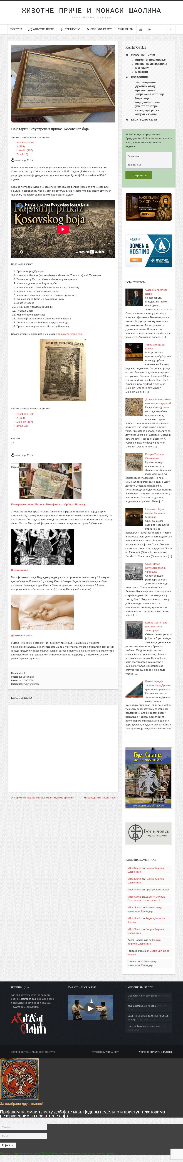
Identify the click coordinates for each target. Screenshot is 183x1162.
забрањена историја (149, 94)
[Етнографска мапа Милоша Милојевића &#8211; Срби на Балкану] (50, 497)
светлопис (72, 29)
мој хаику (142, 67)
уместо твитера (31, 684)
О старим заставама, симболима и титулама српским (42, 797)
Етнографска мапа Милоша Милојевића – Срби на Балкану (48, 504)
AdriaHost (112, 1051)
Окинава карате (101, 29)
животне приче (143, 54)
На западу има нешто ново (100, 797)
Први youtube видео (157, 889)
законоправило (146, 82)
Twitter (167, 1051)
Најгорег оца (28, 998)
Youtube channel (149, 1051)
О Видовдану (19, 570)
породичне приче (147, 102)
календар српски (147, 110)
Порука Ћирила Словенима (144, 1026)
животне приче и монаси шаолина (91, 11)
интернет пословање (150, 59)
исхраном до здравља (151, 63)
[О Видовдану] (42, 562)
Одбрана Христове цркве (142, 995)
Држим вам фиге (21, 635)
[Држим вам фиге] (42, 628)
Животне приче (43, 29)
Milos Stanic (28, 677)
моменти (141, 71)
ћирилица (142, 98)
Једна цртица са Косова (142, 1005)
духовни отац (145, 86)
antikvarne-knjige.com (70, 333)
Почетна (16, 29)
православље (145, 90)
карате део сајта (144, 119)
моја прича (126, 29)
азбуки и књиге (146, 114)
